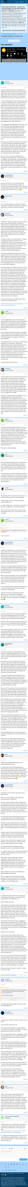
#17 (26, 984)
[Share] (25, 87)
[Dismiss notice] (25, 6)
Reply (26, 171)
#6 (26, 374)
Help (23, 1173)
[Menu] (2, 1)
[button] (2, 1148)
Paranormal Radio (4, 1181)
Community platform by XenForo (13, 1177)
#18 (26, 1017)
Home (2, 1175)
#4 (26, 219)
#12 (26, 611)
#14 (26, 760)
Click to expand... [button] (14, 999)
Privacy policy (18, 1173)
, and (9, 975)
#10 (26, 525)
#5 (26, 317)
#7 (26, 425)
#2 (26, 180)
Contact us (3, 1173)
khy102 (3, 38)
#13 (26, 649)
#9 (26, 493)
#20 (26, 1122)
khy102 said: (4, 987)
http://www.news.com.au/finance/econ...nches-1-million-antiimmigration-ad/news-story (13, 1131)
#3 (26, 201)
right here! (4, 27)
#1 (26, 87)
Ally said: (4, 528)
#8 (26, 460)
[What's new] (26, 1)
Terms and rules (10, 1173)
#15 (26, 790)
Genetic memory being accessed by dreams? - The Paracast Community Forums (14, 304)
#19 (26, 1091)
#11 (26, 547)
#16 (26, 893)
